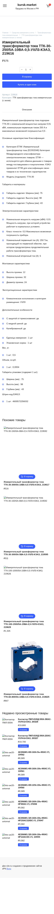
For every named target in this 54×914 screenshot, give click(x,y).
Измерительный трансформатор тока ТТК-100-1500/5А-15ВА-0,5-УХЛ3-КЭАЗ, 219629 (24, 624)
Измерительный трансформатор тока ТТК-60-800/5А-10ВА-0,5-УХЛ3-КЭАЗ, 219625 (26, 695)
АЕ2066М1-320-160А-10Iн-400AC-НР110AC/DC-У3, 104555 (33, 835)
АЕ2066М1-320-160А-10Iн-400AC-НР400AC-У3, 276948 (33, 803)
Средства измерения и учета (23, 33)
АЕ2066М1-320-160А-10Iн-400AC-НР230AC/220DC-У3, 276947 (33, 819)
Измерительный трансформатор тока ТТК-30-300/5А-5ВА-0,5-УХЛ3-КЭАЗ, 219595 (26, 553)
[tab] (27, 109)
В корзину (27, 76)
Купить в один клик (27, 84)
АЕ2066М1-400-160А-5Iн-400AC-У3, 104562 (34, 753)
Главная (5, 33)
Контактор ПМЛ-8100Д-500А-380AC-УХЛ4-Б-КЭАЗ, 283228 (34, 720)
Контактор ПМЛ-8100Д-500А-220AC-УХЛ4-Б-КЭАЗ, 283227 (34, 737)
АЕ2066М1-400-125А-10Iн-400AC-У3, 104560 (34, 786)
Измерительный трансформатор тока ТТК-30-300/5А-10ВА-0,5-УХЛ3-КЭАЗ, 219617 (26, 483)
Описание (27, 109)
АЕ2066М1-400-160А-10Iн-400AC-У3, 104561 (34, 770)
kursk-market (27, 4)
